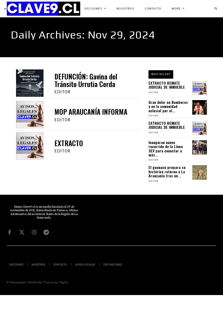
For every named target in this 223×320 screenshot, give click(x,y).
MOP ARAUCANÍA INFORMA (90, 112)
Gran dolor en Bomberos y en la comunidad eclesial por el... (168, 106)
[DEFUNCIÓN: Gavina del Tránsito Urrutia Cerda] (30, 83)
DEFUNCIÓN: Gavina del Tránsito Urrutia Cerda (85, 80)
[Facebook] (9, 232)
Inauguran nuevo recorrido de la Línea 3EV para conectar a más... (165, 148)
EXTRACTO (68, 143)
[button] (215, 8)
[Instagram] (34, 232)
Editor (62, 91)
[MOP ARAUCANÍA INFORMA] (30, 114)
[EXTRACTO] (30, 146)
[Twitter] (21, 232)
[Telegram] (46, 232)
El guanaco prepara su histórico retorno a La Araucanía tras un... (166, 171)
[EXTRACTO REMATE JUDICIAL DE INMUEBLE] (199, 88)
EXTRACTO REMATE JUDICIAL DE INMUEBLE (166, 85)
